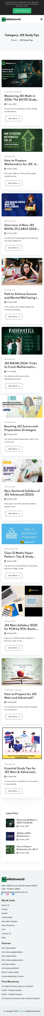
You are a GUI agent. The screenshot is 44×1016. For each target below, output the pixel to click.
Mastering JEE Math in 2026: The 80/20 (27, 821)
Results (5, 913)
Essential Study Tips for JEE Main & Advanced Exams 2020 (20, 772)
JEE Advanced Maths (10, 968)
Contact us (6, 933)
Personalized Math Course (12, 976)
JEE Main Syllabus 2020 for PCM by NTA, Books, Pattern (20, 629)
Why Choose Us (8, 925)
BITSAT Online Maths (10, 972)
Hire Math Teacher (9, 921)
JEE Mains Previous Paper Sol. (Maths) (17, 986)
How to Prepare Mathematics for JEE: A (27, 848)
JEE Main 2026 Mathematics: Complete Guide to (25, 835)
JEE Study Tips (9, 156)
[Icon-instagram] (8, 895)
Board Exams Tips (11, 549)
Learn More (12, 119)
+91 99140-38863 (13, 889)
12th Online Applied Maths (12, 960)
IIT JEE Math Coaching (12, 92)
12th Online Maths (9, 956)
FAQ (3, 929)
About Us (5, 905)
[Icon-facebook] (3, 895)
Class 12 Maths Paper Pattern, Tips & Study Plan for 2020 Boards (19, 557)
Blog (3, 937)
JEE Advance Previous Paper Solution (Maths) (21, 998)
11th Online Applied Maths (12, 952)
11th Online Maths (9, 948)
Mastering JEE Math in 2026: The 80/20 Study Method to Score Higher (20, 100)
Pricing (4, 909)
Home (14, 40)
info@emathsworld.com (17, 892)
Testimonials (7, 917)
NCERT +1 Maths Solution (12, 990)
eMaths (21, 1011)
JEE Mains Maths (8, 964)
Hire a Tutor (20, 11)
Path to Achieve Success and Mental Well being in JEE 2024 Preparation (21, 298)
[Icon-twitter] (14, 895)
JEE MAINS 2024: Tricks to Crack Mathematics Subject (20, 367)
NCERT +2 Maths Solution (12, 994)
